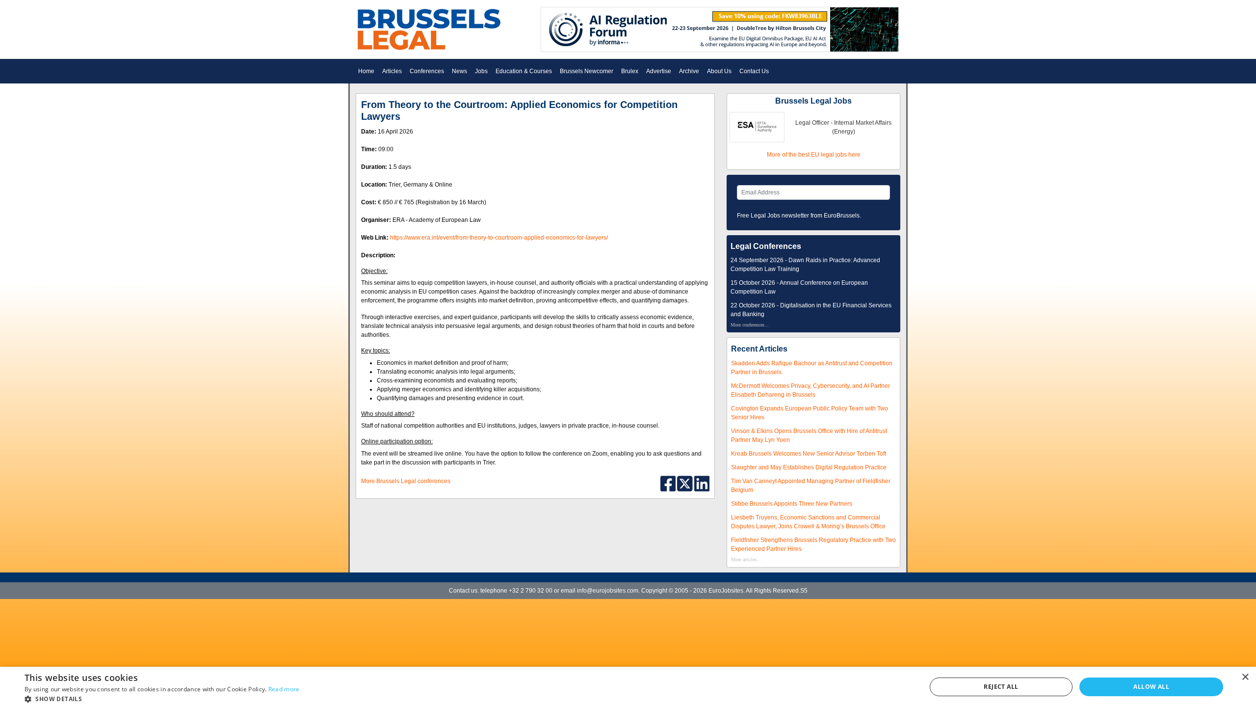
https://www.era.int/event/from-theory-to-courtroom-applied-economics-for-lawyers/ (499, 237)
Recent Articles (759, 349)
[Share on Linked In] (702, 483)
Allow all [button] (1151, 686)
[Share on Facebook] (669, 483)
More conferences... (750, 324)
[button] (162, 699)
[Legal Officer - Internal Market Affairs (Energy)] (757, 126)
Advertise (658, 71)
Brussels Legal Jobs (813, 101)
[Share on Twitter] (685, 483)
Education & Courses (524, 71)
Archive (689, 71)
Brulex (629, 71)
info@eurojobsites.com (607, 590)
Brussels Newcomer (586, 71)
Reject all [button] (1001, 686)
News (459, 71)
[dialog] (628, 687)
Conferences (427, 71)
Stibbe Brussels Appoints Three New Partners (791, 503)
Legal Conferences (766, 246)
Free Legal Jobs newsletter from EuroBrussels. (799, 215)
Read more (284, 689)
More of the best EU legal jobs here (814, 154)
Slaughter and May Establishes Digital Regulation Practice (809, 467)
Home (366, 71)
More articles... (746, 559)
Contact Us (754, 71)
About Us (719, 71)
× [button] (1245, 677)
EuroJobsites (725, 590)
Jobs (481, 71)
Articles (392, 71)
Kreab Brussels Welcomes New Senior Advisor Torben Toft (808, 453)
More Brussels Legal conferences (405, 481)
